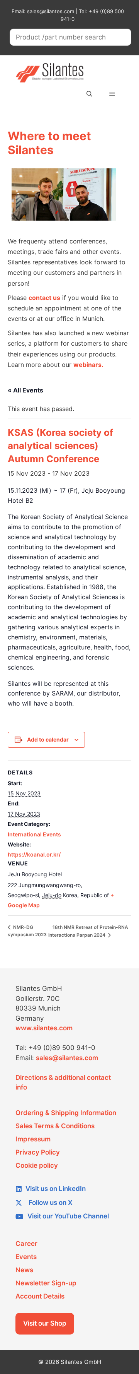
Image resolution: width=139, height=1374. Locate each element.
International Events (34, 834)
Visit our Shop (44, 1323)
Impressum (33, 1139)
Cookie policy (36, 1165)
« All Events (25, 390)
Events (26, 1257)
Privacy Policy (37, 1152)
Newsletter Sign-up (45, 1283)
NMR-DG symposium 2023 (27, 930)
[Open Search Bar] (89, 94)
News (24, 1270)
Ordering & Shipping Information (65, 1113)
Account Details (39, 1296)
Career (26, 1243)
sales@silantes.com (67, 1058)
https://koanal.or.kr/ (34, 854)
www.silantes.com (44, 1028)
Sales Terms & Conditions (55, 1126)
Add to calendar (48, 739)
